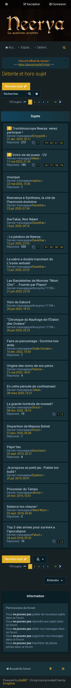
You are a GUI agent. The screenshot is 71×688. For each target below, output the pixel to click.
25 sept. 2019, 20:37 (19, 453)
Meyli (35, 158)
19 (46, 142)
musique (13, 177)
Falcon (36, 534)
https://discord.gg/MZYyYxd (34, 64)
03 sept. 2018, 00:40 (19, 513)
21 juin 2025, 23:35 (18, 291)
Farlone (37, 369)
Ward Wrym (39, 510)
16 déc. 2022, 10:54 (19, 351)
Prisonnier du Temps (22, 489)
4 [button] (43, 102)
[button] (24, 102)
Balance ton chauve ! (22, 507)
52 (51, 247)
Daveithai (38, 205)
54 (61, 247)
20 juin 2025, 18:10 (18, 308)
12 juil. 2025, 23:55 (18, 243)
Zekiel (36, 389)
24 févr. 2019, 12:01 (19, 495)
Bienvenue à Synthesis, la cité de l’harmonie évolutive (31, 200)
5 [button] (47, 102)
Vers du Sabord (18, 302)
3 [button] (39, 102)
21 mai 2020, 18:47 (18, 372)
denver (36, 492)
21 (56, 142)
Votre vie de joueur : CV (29, 155)
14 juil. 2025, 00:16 (18, 226)
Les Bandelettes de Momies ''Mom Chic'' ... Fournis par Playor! (32, 283)
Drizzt (36, 407)
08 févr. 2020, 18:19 (19, 410)
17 (51, 165)
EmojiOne (9, 683)
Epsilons (37, 475)
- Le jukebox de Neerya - (24, 237)
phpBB (22, 680)
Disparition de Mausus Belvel (28, 426)
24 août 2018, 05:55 (19, 538)
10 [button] (55, 102)
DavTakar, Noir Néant (22, 219)
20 (51, 142)
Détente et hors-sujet (24, 74)
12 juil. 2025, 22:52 (18, 269)
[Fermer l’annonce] (66, 60)
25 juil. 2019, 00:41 (18, 478)
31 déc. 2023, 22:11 (19, 139)
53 (56, 247)
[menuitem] (57, 4)
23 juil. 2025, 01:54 (18, 208)
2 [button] (34, 102)
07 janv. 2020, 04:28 (19, 433)
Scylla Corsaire (41, 348)
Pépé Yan (14, 447)
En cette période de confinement (31, 386)
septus (36, 180)
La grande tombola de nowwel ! (30, 404)
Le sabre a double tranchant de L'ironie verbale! (30, 261)
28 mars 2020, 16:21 (19, 393)
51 (46, 247)
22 (61, 142)
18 (56, 165)
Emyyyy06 (38, 136)
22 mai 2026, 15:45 (18, 183)
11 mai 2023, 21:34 (18, 161)
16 (46, 165)
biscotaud (38, 450)
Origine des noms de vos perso (30, 366)
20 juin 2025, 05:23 (18, 330)
